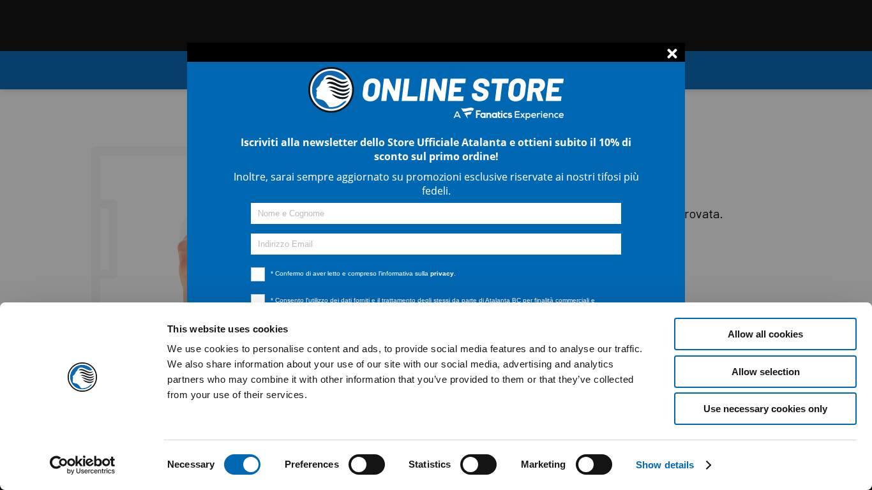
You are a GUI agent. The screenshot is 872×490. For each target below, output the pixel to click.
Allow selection (766, 371)
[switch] (367, 477)
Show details (665, 464)
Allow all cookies (765, 334)
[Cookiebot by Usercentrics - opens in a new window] (83, 465)
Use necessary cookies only (765, 408)
